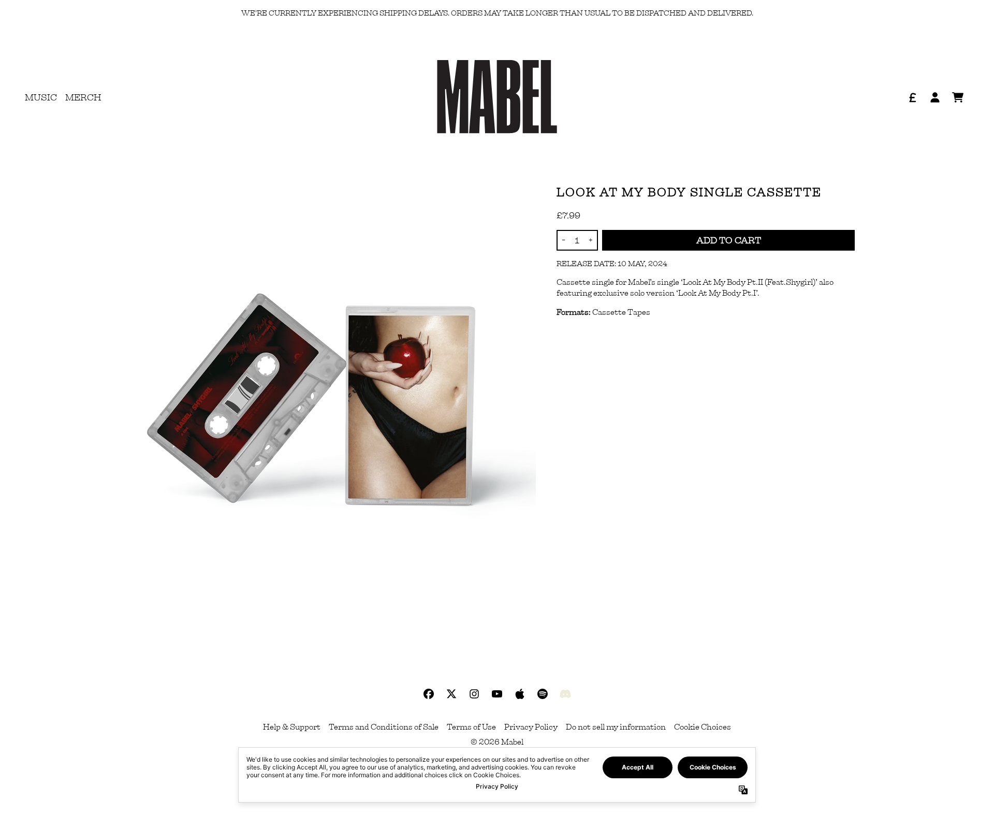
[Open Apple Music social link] (519, 693)
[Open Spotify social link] (542, 693)
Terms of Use (471, 727)
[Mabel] (497, 97)
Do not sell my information (616, 727)
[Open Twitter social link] (451, 693)
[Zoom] (322, 398)
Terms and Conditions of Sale (383, 727)
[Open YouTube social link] (497, 693)
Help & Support (291, 727)
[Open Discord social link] (565, 693)
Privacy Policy (531, 727)
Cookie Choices (702, 727)
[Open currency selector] (912, 97)
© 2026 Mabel (497, 742)
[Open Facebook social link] (428, 693)
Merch (83, 97)
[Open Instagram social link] (474, 693)
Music (41, 97)
